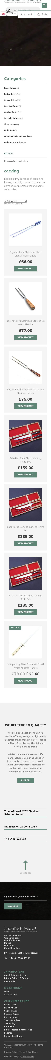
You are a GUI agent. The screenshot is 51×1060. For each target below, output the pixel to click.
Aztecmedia (28, 1056)
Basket (42, 14)
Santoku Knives (11, 1014)
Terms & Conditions (28, 1052)
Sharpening (9, 1023)
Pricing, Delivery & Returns (17, 978)
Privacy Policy (10, 1052)
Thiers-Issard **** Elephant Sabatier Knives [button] (22, 813)
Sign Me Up (12, 906)
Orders (7, 991)
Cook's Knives (10, 1011)
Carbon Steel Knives (14, 1036)
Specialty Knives (12, 1020)
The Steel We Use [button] (15, 838)
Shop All (26, 780)
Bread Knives (10, 1004)
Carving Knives (11, 1017)
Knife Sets (9, 1026)
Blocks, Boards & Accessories (18, 1030)
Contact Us (9, 981)
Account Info (10, 994)
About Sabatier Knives (15, 975)
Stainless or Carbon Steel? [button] (20, 826)
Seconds (8, 1033)
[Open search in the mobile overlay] (23, 10)
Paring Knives (10, 1007)
